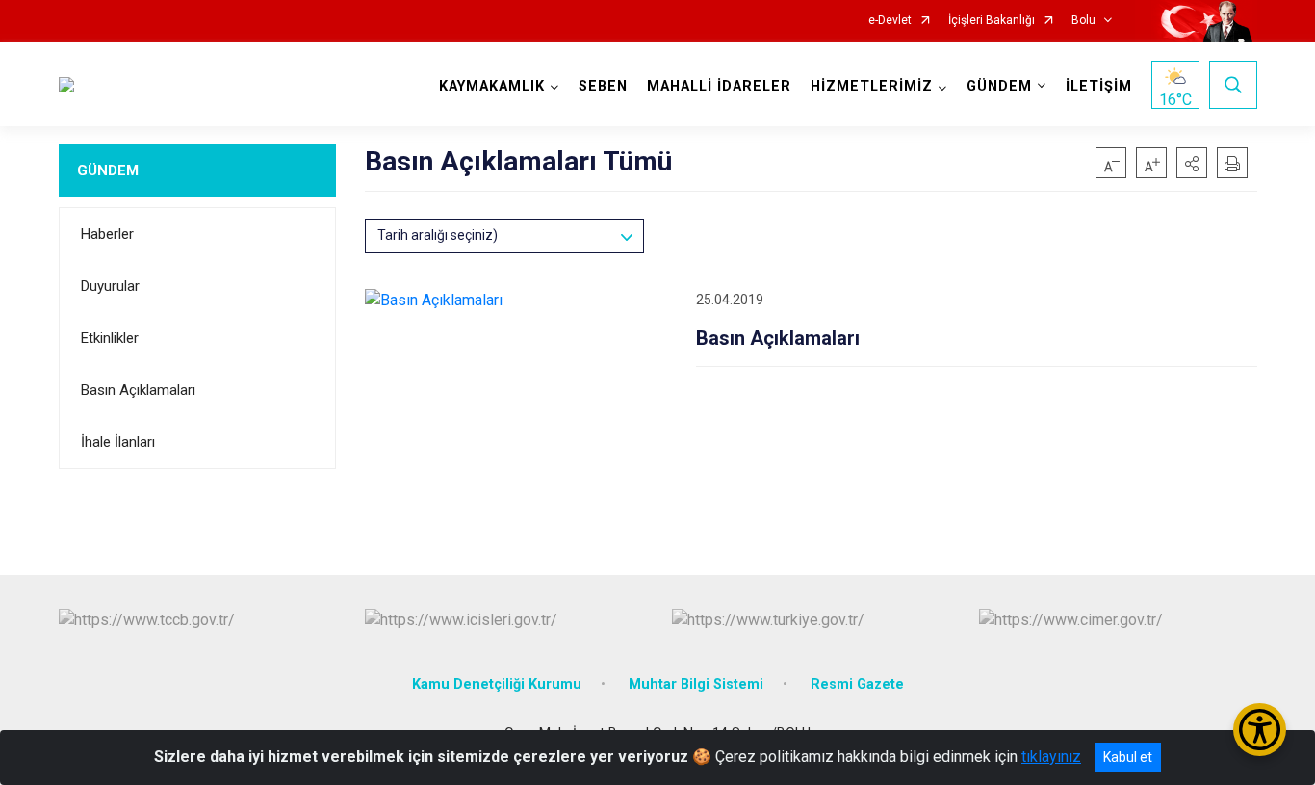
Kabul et (1127, 757)
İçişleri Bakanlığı (991, 20)
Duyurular (110, 286)
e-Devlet (890, 20)
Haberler (107, 234)
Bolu (1083, 20)
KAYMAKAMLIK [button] (492, 86)
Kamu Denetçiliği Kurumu (496, 684)
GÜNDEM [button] (999, 86)
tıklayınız (1051, 756)
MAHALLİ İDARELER (719, 86)
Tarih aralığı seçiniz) (437, 235)
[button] (1191, 162)
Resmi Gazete (857, 684)
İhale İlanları (118, 442)
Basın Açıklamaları (138, 390)
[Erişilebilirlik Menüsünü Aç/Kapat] (1259, 729)
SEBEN (603, 86)
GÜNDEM (108, 170)
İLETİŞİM (1099, 86)
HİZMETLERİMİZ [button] (872, 86)
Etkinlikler (110, 338)
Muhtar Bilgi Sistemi (696, 684)
